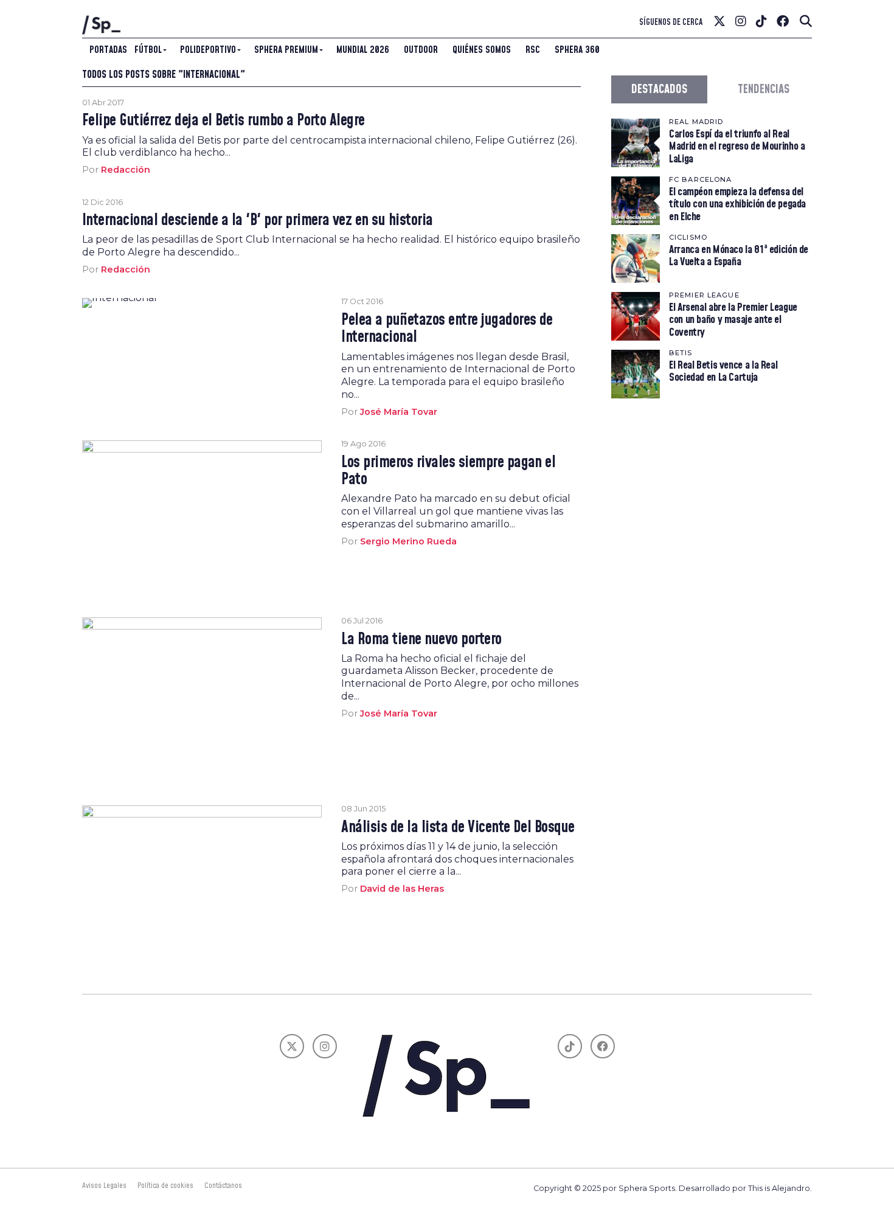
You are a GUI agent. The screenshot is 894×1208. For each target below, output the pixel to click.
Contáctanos (223, 1185)
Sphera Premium (286, 50)
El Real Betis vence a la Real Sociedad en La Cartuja (723, 371)
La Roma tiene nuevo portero (421, 639)
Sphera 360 (577, 50)
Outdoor (421, 50)
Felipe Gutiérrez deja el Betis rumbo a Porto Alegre (223, 121)
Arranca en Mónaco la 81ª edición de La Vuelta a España (738, 255)
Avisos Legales (104, 1185)
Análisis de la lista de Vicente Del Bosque (458, 827)
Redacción (125, 169)
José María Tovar (398, 411)
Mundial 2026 (362, 50)
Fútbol (148, 50)
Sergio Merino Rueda (408, 541)
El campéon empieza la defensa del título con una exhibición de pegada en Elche (737, 204)
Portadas (108, 50)
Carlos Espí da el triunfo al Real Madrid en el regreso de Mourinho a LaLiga (737, 146)
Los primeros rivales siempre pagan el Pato (448, 471)
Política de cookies (165, 1185)
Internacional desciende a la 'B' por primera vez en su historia (257, 220)
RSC (532, 50)
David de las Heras (402, 888)
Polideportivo (208, 50)
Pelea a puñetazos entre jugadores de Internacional (447, 329)
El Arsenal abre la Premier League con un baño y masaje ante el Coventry (733, 319)
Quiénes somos (481, 50)
